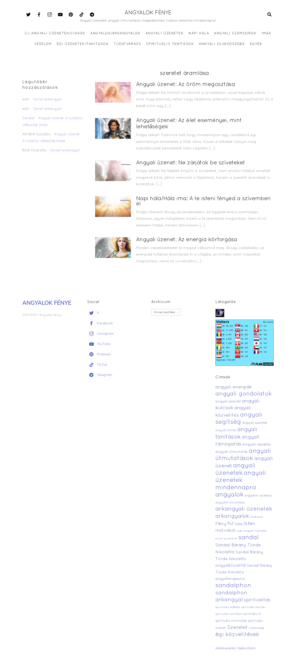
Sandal (28, 118)
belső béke (256, 517)
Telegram (104, 375)
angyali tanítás (225, 430)
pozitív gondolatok (226, 539)
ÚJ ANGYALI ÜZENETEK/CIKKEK (55, 33)
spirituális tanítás (253, 607)
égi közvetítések (237, 634)
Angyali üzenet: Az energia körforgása (186, 239)
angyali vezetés (256, 444)
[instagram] (49, 14)
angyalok (229, 495)
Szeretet (237, 627)
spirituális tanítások (228, 614)
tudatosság (256, 628)
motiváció (225, 530)
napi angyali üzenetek (252, 531)
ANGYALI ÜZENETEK (165, 33)
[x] (28, 14)
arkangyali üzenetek (243, 509)
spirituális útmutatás (231, 621)
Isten (249, 523)
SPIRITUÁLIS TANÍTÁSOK (170, 44)
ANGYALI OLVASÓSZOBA (222, 44)
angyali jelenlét (228, 401)
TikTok (101, 364)
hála (238, 524)
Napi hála (199, 33)
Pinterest (103, 354)
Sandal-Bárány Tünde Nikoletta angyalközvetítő (239, 559)
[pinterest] (71, 14)
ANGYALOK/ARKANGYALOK (115, 33)
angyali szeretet (254, 423)
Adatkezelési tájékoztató (235, 648)
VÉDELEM (43, 44)
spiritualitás (257, 600)
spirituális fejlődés (227, 607)
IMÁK (266, 33)
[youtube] (60, 14)
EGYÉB (256, 44)
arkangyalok (232, 516)
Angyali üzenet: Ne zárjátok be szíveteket (190, 162)
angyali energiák (233, 387)
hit (231, 524)
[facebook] (39, 14)
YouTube (103, 344)
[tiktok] (81, 14)
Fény (220, 524)
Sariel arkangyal (47, 99)
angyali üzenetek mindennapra (240, 480)
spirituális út (252, 614)
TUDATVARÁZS (127, 44)
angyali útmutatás (231, 451)
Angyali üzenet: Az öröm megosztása (185, 84)
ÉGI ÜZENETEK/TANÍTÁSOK (83, 44)
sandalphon (233, 586)
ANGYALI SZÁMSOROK (235, 33)
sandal (248, 538)
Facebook (104, 323)
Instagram (105, 333)
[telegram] (92, 14)
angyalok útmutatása (230, 502)
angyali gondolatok (243, 394)
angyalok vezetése (258, 495)
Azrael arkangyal (65, 150)
